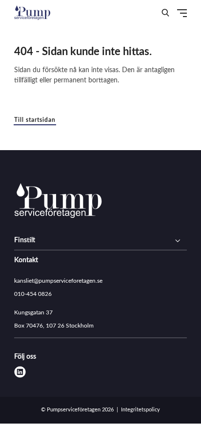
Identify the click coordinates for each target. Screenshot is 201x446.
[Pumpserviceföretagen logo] (58, 202)
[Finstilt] (100, 241)
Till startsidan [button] (35, 120)
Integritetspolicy (140, 409)
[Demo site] (32, 12)
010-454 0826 (33, 294)
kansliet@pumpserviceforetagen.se (58, 281)
